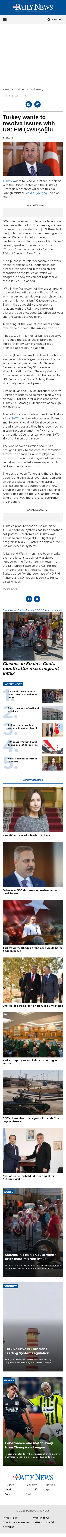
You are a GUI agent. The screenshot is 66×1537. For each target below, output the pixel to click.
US (15, 403)
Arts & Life (32, 1490)
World (8, 1490)
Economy (31, 1485)
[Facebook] (29, 104)
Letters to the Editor (45, 1522)
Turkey (7, 181)
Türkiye (19, 89)
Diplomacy (12, 589)
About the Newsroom (16, 1522)
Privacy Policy (10, 1518)
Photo (29, 1494)
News (6, 89)
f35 (4, 589)
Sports (50, 1490)
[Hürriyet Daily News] (33, 7)
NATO (15, 418)
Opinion (50, 1485)
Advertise (8, 1527)
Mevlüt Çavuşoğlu (37, 193)
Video (8, 1494)
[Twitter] (37, 104)
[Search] (49, 19)
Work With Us (41, 1518)
